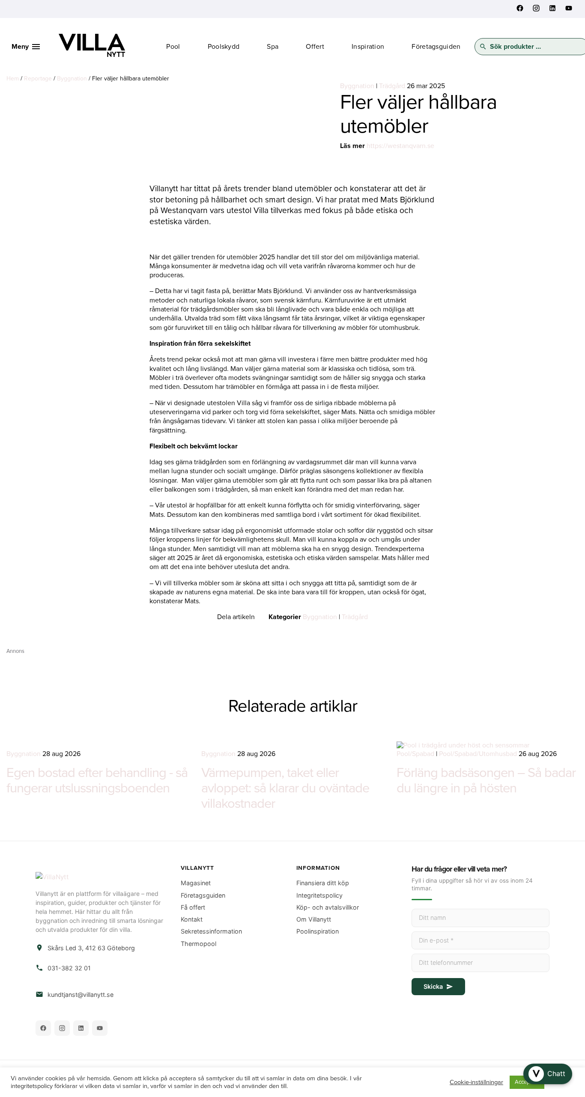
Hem (12, 78)
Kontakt (192, 919)
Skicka (433, 986)
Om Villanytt (313, 919)
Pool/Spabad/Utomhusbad (478, 754)
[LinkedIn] (81, 1028)
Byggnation (72, 78)
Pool (173, 46)
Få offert (193, 907)
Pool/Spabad (415, 754)
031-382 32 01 (69, 968)
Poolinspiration (317, 931)
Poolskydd (224, 46)
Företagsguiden (436, 46)
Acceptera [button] (527, 1082)
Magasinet (196, 882)
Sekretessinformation (211, 931)
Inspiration (368, 46)
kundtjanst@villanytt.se (80, 994)
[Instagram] (62, 1028)
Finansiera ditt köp (322, 882)
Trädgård (392, 86)
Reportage (38, 78)
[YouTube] (99, 1028)
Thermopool (198, 943)
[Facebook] (43, 1028)
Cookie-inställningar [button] (476, 1082)
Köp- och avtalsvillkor (327, 907)
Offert (315, 46)
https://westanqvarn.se (400, 146)
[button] (547, 1074)
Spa (272, 46)
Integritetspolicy (319, 895)
